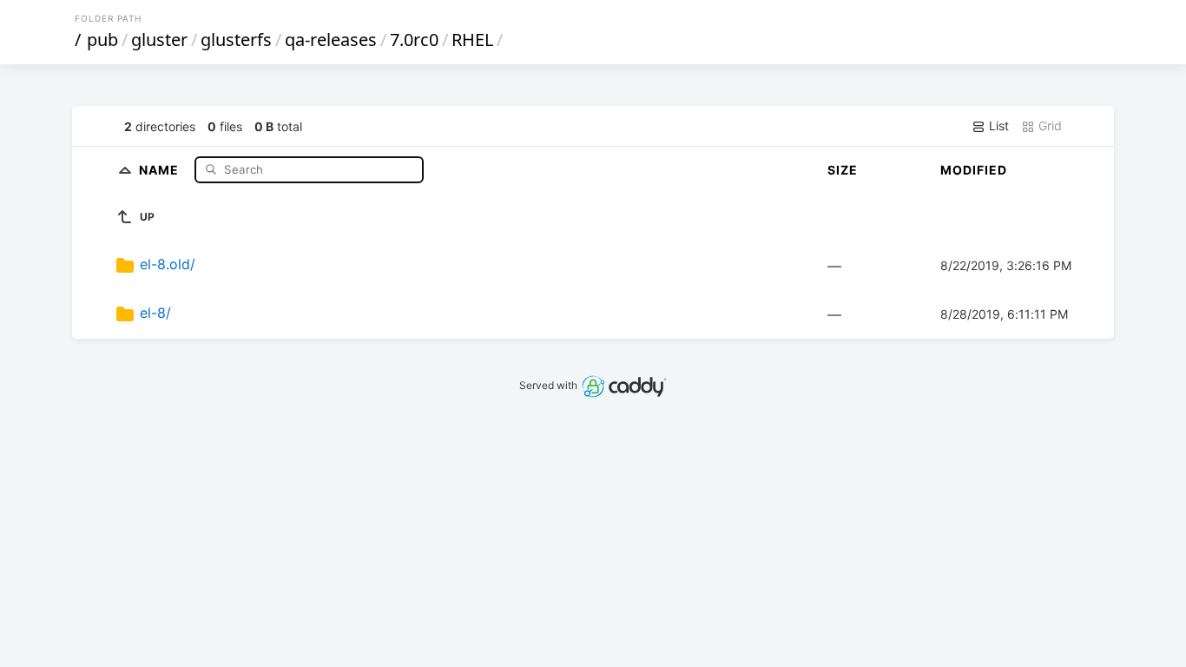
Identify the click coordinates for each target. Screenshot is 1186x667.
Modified (973, 169)
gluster (159, 39)
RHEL (472, 39)
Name (160, 169)
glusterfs (236, 39)
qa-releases (331, 39)
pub (102, 39)
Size (842, 169)
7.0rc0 (414, 39)
